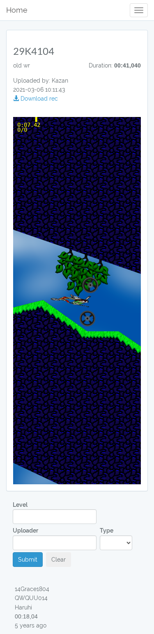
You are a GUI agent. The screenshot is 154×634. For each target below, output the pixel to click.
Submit (27, 559)
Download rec (38, 98)
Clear (58, 559)
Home (17, 10)
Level (20, 504)
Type (106, 530)
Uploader (25, 530)
